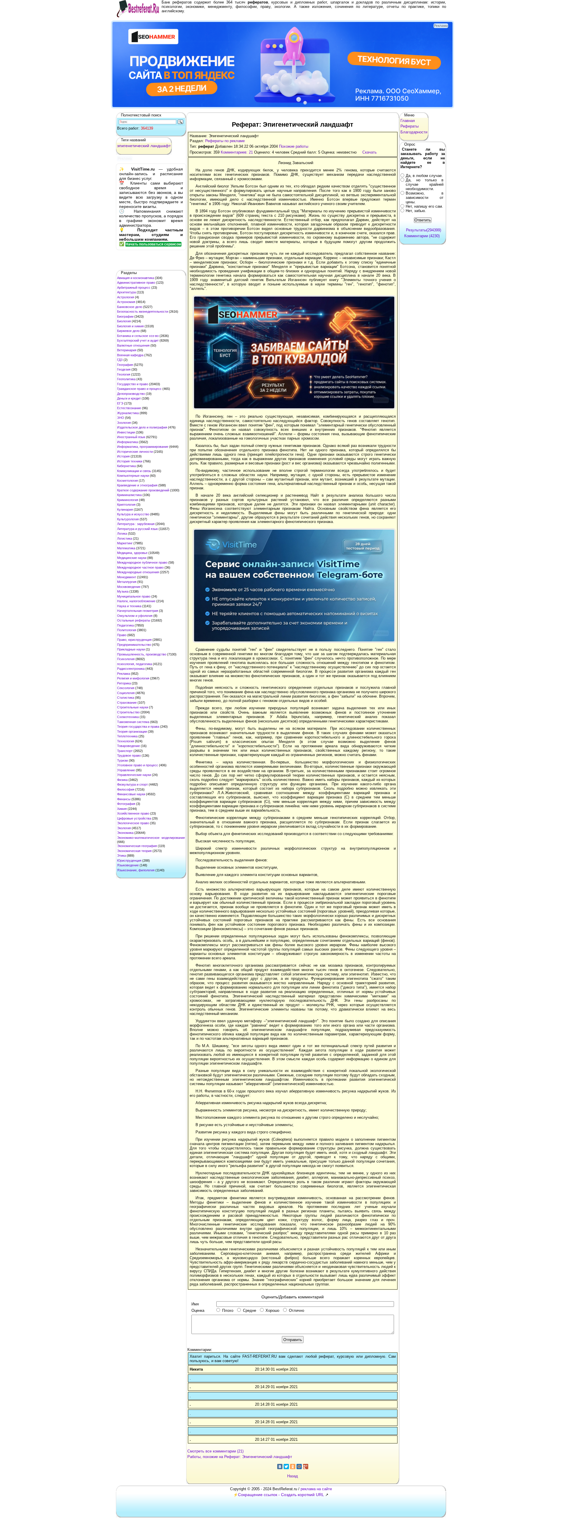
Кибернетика (126, 466)
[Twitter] (286, 1466)
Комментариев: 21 (237, 152)
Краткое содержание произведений (143, 490)
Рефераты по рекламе (225, 141)
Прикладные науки (131, 649)
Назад (292, 1476)
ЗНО (120, 417)
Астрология (125, 297)
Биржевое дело (128, 331)
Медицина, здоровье (132, 553)
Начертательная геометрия (137, 610)
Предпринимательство (134, 644)
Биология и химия (130, 326)
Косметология (127, 480)
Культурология (128, 519)
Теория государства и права (138, 726)
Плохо (227, 1310)
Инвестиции (126, 432)
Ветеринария (126, 350)
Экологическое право (133, 823)
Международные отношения (138, 572)
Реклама (123, 673)
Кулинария (125, 509)
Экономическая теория (134, 851)
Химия (122, 808)
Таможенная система (133, 722)
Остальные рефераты (133, 620)
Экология (124, 828)
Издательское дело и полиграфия (142, 427)
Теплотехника (127, 736)
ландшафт (160, 145)
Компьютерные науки (133, 475)
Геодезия (124, 369)
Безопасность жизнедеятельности (142, 311)
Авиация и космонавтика (135, 278)
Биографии (125, 316)
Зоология (124, 422)
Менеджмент (126, 577)
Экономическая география (137, 846)
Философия (125, 789)
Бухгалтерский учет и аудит (138, 340)
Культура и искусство (133, 514)
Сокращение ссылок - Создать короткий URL (281, 1494)
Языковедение (128, 865)
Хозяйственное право (133, 813)
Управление (126, 770)
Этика (121, 855)
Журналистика (128, 413)
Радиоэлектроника (131, 668)
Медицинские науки (131, 558)
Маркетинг (125, 543)
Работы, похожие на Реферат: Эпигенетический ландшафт (239, 1457)
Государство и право (132, 384)
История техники (129, 461)
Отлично (296, 1310)
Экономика (125, 832)
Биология (124, 321)
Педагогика (125, 625)
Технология (125, 741)
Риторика (124, 683)
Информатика (127, 442)
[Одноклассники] (292, 1466)
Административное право (136, 282)
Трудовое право (129, 755)
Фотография (126, 804)
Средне (249, 1310)
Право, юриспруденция (134, 639)
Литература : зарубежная (136, 524)
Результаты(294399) (423, 230)
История (123, 456)
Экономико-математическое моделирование (151, 837)
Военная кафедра (130, 355)
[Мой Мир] (299, 1466)
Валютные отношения (133, 345)
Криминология (127, 500)
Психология (126, 659)
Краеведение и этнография (137, 485)
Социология (126, 693)
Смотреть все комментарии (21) (215, 1451)
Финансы (124, 799)
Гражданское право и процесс (139, 388)
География (125, 364)
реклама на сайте (316, 1489)
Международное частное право (140, 567)
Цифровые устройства (134, 818)
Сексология (125, 688)
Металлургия (126, 582)
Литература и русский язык (137, 529)
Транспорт (125, 751)
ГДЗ (120, 360)
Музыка (122, 591)
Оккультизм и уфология (135, 615)
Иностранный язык (131, 437)
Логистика (124, 538)
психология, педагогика (134, 664)
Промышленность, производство (141, 654)
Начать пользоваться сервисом (153, 244)
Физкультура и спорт (132, 784)
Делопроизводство (131, 393)
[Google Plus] (305, 1466)
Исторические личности (135, 451)
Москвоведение (128, 586)
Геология (123, 374)
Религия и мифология (133, 678)
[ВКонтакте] (279, 1466)
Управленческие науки (134, 775)
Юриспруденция (129, 860)
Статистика (125, 697)
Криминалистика (129, 495)
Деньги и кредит (129, 398)
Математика (126, 548)
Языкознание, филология (136, 870)
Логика (122, 533)
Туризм (122, 760)
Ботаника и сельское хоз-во (138, 336)
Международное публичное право (142, 562)
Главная (407, 120)
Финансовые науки (131, 794)
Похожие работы (293, 146)
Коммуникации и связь (134, 471)
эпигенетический (133, 145)
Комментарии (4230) (422, 236)
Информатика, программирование (142, 446)
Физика (122, 780)
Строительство (128, 712)
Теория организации (132, 731)
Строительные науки (132, 707)
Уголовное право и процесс (137, 765)
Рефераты (409, 126)
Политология (126, 630)
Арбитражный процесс (133, 287)
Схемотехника (128, 717)
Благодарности (413, 132)
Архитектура (126, 292)
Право (121, 635)
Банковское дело (129, 307)
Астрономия (126, 302)
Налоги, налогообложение (136, 601)
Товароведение (128, 746)
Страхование (127, 702)
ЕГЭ (120, 403)
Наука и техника (129, 606)
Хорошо (272, 1310)
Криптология (126, 504)
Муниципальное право (133, 596)
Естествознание (129, 408)
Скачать (369, 152)
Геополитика (126, 379)
